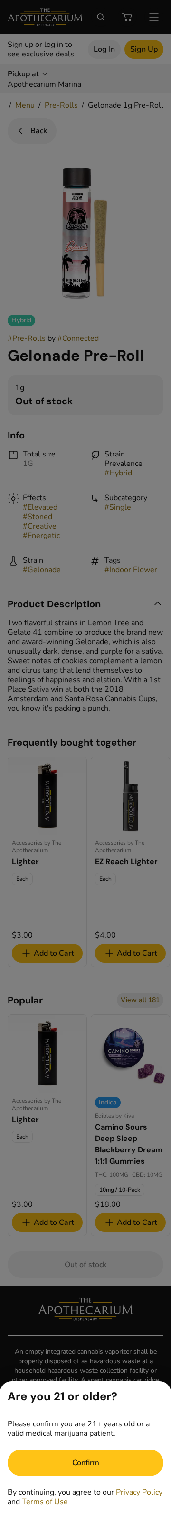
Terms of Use (45, 1501)
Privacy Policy (139, 1492)
